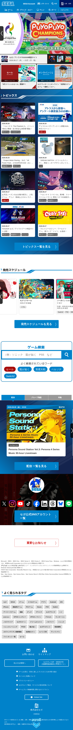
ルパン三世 (43, 632)
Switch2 (10, 376)
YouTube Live (14, 445)
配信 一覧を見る (36, 466)
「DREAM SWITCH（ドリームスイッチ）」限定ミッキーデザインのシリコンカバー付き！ (54, 161)
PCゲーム (5, 132)
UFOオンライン (35, 617)
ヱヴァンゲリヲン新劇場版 (12, 632)
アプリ (43, 602)
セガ (4, 602)
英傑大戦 (40, 369)
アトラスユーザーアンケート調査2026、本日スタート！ (54, 127)
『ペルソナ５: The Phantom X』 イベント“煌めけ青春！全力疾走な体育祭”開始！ (18, 127)
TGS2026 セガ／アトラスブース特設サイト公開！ (18, 230)
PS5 (47, 607)
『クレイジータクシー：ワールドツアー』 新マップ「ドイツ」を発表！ (53, 230)
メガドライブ (8, 622)
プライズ (39, 612)
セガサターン (21, 622)
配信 (13, 397)
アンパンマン (55, 632)
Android (53, 602)
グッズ (29, 612)
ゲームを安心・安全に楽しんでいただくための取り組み (38, 672)
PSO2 (23, 627)
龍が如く (25, 369)
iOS (61, 602)
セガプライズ (50, 612)
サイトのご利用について (27, 676)
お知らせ (42, 132)
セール (10, 369)
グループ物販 (36, 397)
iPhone (6, 607)
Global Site (38, 697)
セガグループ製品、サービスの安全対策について (35, 685)
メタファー (50, 622)
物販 (21, 612)
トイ (40, 166)
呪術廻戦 (58, 627)
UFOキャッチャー (20, 617)
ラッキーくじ (60, 617)
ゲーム (10, 10)
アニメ (42, 10)
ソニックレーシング (10, 627)
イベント (25, 234)
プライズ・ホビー (26, 10)
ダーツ (53, 10)
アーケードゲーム (9, 612)
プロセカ (48, 617)
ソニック (61, 622)
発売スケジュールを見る (36, 324)
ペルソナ (56, 369)
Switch (55, 607)
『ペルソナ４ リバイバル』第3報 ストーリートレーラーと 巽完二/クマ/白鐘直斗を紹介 (55, 196)
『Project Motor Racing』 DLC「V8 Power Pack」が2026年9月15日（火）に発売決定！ (17, 161)
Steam (39, 607)
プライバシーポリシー (26, 680)
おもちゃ (6, 617)
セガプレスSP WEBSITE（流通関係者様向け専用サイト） (53, 663)
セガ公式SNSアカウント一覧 (35, 516)
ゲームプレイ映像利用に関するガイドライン (34, 689)
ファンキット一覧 (9, 636)
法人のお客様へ (20, 663)
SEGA (13, 602)
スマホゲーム (15, 132)
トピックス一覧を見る (36, 246)
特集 (60, 397)
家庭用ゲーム (7, 166)
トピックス (64, 10)
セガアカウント (45, 627)
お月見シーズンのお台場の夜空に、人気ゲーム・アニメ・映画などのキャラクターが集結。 (17, 196)
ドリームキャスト (36, 622)
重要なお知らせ (36, 542)
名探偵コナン (30, 632)
